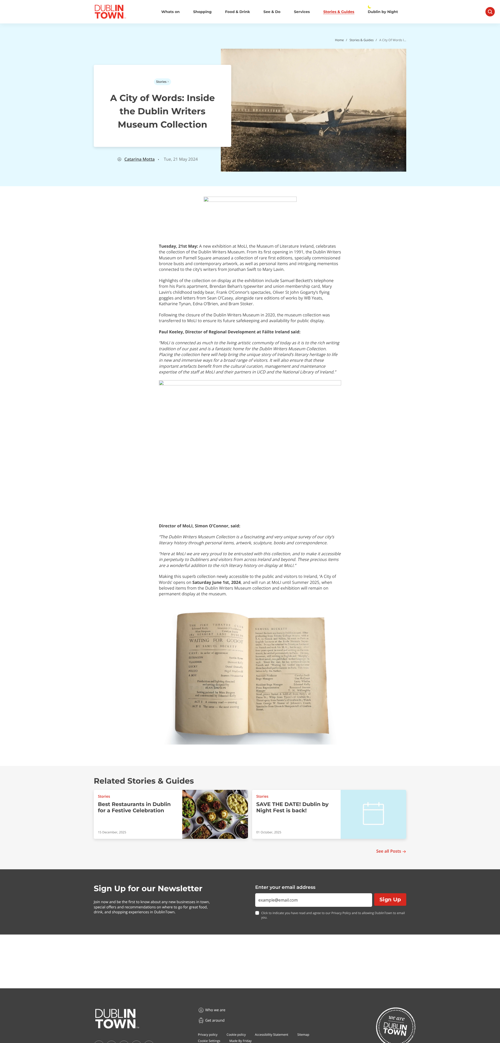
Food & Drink (237, 12)
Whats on (170, 12)
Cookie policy (236, 1034)
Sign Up (390, 899)
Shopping (202, 12)
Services (302, 12)
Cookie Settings (209, 1041)
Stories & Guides (338, 12)
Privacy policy (207, 1034)
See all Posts (388, 851)
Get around (214, 1020)
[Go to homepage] (117, 1018)
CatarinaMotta (139, 159)
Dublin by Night (383, 12)
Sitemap (303, 1034)
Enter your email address (285, 887)
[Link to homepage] (110, 11)
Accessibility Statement (271, 1034)
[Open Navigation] (490, 11)
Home (339, 40)
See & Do (272, 12)
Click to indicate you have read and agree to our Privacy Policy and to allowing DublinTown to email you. (333, 915)
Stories (161, 81)
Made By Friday (240, 1041)
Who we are (215, 1010)
